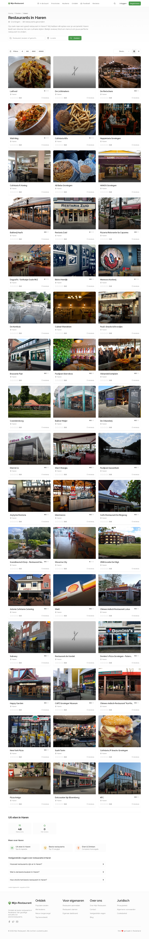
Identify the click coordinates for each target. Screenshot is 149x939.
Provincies (55, 3)
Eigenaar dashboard (70, 913)
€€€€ (41, 51)
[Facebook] (9, 922)
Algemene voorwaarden (126, 909)
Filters (15, 51)
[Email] (17, 922)
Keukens (65, 3)
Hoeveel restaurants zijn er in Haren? (57, 864)
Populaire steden (41, 906)
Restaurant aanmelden (71, 906)
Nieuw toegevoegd (42, 913)
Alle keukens (40, 909)
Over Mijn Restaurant (98, 906)
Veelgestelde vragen (98, 913)
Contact (93, 909)
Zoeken (77, 38)
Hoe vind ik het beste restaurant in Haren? (57, 880)
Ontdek (75, 3)
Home (10, 13)
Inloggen (123, 3)
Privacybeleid (122, 906)
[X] (13, 922)
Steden (18, 13)
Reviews (95, 3)
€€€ (34, 51)
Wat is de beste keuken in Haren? (57, 872)
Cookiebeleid (122, 913)
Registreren (135, 3)
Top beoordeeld (41, 917)
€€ (27, 51)
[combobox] (122, 51)
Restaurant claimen (70, 909)
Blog (91, 917)
